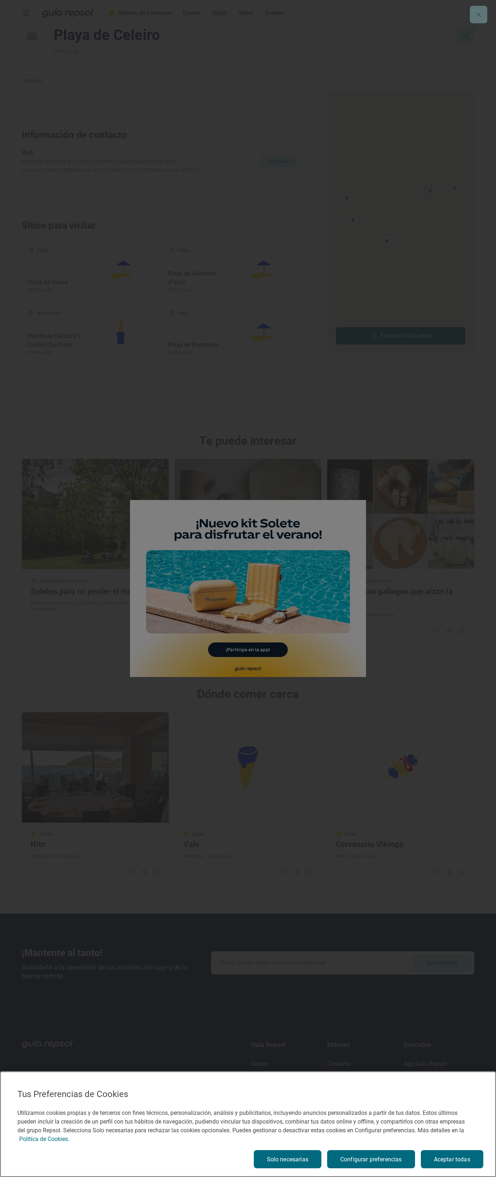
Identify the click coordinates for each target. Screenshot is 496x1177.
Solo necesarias (287, 1159)
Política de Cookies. (44, 1139)
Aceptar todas (452, 1159)
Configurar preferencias (371, 1159)
